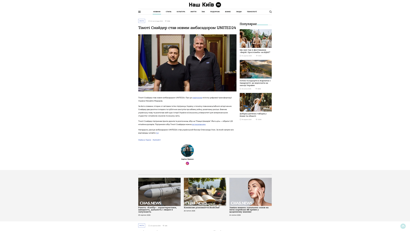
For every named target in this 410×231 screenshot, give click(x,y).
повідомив (197, 98)
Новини (156, 12)
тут (157, 133)
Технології (252, 12)
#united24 (156, 140)
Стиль (168, 12)
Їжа (203, 12)
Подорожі (215, 12)
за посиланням (199, 124)
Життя (193, 12)
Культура (181, 12)
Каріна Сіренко (187, 159)
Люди (239, 12)
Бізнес (228, 12)
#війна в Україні (144, 140)
